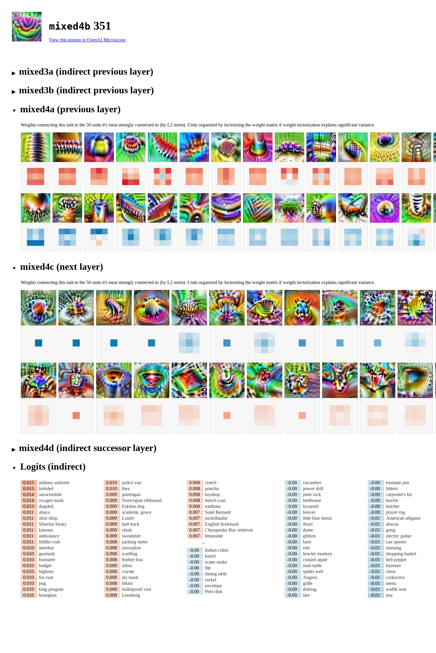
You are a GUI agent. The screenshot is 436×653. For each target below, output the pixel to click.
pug (42, 583)
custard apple (315, 559)
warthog (129, 553)
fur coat (46, 577)
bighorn (46, 571)
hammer (393, 565)
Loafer (128, 518)
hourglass (48, 595)
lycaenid (311, 506)
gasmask (47, 553)
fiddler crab (49, 541)
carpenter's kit (399, 494)
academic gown (136, 512)
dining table (216, 573)
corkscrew (395, 577)
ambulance (49, 535)
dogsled (46, 506)
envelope (213, 585)
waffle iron (396, 589)
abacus (392, 524)
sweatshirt (131, 535)
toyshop (212, 494)
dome (308, 529)
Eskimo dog (133, 506)
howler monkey (317, 553)
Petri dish (213, 591)
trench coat (215, 500)
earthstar (213, 506)
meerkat (46, 547)
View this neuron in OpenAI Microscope (87, 39)
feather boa (132, 559)
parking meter (135, 541)
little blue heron (317, 518)
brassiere (47, 559)
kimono (46, 529)
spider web (313, 571)
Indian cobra (216, 550)
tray (389, 595)
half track (130, 524)
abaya (44, 512)
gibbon (309, 535)
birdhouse (312, 500)
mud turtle (312, 565)
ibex (126, 488)
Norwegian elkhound (142, 500)
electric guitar (398, 535)
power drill (313, 488)
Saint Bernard (218, 512)
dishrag (309, 589)
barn (307, 541)
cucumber (312, 482)
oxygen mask (51, 500)
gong (390, 529)
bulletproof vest (136, 589)
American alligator (403, 518)
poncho (212, 488)
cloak (127, 529)
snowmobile (50, 494)
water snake (216, 561)
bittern (392, 488)
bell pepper (396, 559)
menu (391, 583)
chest (390, 571)
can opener (396, 541)
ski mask (130, 577)
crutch (211, 482)
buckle (392, 500)
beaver (309, 512)
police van (131, 482)
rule (306, 547)
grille (307, 583)
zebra (127, 565)
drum (308, 524)
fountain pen (397, 482)
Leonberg (131, 595)
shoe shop (48, 518)
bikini (127, 583)
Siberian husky (53, 524)
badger (45, 565)
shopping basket (401, 553)
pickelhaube (216, 518)
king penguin (51, 589)
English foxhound (221, 524)
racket (210, 579)
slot (306, 595)
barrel (210, 556)
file (208, 567)
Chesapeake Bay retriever (229, 529)
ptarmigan (131, 494)
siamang (393, 547)
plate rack (312, 494)
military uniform (54, 482)
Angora (310, 577)
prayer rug (395, 512)
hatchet (392, 506)
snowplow (131, 547)
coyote (128, 571)
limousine (214, 535)
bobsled (46, 488)
